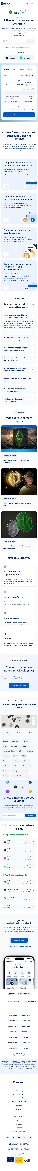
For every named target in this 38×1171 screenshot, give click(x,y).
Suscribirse (30, 815)
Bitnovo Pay (19, 1091)
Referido (19, 1105)
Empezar (30, 41)
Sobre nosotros (19, 1109)
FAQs (19, 1120)
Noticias (19, 1124)
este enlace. (20, 1072)
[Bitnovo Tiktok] (25, 1137)
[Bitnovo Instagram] (8, 1137)
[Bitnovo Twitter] (13, 1137)
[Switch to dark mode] (28, 3)
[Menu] (35, 3)
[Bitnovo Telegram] (30, 1137)
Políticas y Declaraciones (19, 1101)
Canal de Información (19, 1131)
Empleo (19, 1113)
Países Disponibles (19, 1116)
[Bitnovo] (6, 3)
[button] (32, 3)
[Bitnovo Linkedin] (19, 1137)
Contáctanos (19, 1127)
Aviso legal (19, 1098)
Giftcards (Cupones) (19, 1094)
